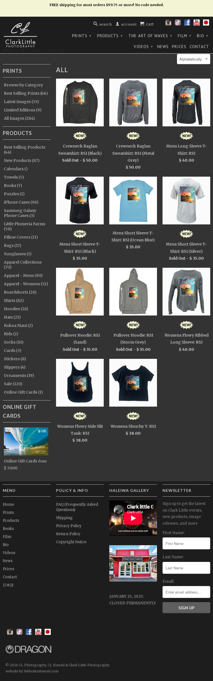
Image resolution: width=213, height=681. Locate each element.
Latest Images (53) (21, 101)
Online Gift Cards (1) (23, 392)
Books (8, 528)
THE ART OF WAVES (150, 35)
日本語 (8, 585)
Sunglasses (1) (18, 253)
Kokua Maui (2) (18, 325)
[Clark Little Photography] (26, 35)
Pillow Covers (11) (21, 237)
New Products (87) (22, 160)
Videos (143, 46)
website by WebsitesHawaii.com (32, 671)
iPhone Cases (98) (21, 202)
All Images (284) (19, 118)
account (128, 24)
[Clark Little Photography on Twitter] (178, 24)
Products (110, 35)
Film (184, 35)
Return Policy (68, 534)
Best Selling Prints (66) (26, 93)
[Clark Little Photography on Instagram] (168, 24)
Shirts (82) (14, 300)
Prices (179, 46)
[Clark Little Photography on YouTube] (197, 24)
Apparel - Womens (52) (26, 283)
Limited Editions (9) (23, 109)
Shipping (64, 517)
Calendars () (16, 168)
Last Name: (173, 556)
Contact (199, 46)
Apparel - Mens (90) (23, 275)
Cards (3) (12, 350)
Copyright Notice (71, 542)
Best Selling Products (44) (24, 150)
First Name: (173, 532)
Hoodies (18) (16, 308)
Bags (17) (12, 245)
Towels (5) (14, 177)
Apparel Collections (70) (23, 265)
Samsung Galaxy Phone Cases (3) (20, 213)
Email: (168, 581)
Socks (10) (14, 342)
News (163, 46)
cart (149, 23)
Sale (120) (13, 383)
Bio (202, 35)
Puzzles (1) (14, 193)
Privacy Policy (69, 526)
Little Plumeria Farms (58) (24, 226)
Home (8, 504)
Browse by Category (23, 84)
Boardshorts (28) (20, 292)
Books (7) (13, 185)
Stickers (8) (15, 358)
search (105, 24)
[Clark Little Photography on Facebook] (187, 24)
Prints (82, 35)
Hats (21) (12, 317)
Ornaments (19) (19, 375)
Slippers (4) (15, 367)
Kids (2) (11, 333)
